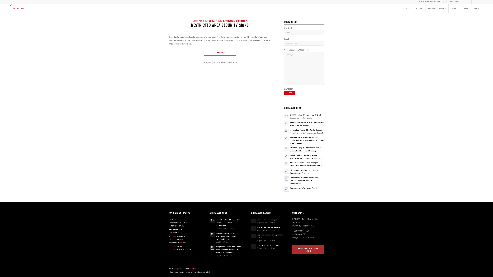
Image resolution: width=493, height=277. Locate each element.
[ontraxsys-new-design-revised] (17, 8)
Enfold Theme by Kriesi (202, 272)
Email (286, 39)
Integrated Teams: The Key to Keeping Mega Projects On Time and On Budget (228, 250)
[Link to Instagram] (481, 2)
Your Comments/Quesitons (296, 50)
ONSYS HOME (176, 246)
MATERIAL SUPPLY (175, 233)
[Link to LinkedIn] (473, 2)
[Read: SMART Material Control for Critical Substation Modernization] (286, 116)
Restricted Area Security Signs (220, 25)
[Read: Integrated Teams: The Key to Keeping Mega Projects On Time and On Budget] (286, 131)
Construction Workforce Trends (303, 188)
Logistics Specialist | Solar (268, 245)
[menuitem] (408, 8)
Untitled (288, 28)
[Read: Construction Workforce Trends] (286, 189)
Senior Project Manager (267, 220)
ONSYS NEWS (176, 239)
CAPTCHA (288, 89)
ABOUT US (172, 219)
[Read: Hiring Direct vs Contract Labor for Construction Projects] (286, 171)
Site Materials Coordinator (268, 227)
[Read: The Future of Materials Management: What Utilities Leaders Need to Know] (286, 164)
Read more (220, 52)
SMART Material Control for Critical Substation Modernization (228, 223)
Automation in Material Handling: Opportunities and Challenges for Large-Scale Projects (307, 140)
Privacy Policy (173, 272)
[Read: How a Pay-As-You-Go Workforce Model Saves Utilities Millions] (286, 123)
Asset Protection (200, 20)
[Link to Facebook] (466, 2)
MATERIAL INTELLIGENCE (178, 223)
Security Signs (229, 20)
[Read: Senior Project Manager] (253, 221)
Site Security (241, 20)
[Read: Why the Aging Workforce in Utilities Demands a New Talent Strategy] (286, 149)
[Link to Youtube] (477, 2)
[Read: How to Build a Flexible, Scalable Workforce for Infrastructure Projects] (286, 156)
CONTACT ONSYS (177, 243)
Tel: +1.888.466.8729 (452, 2)
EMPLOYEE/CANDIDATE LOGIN (180, 250)
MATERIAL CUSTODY (176, 229)
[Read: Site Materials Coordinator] (253, 228)
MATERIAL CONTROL (176, 226)
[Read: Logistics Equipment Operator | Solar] (253, 236)
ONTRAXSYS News (215, 20)
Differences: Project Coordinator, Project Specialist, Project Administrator (304, 181)
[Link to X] (469, 2)
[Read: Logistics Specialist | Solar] (253, 246)
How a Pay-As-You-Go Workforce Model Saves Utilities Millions (226, 236)
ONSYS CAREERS (177, 236)
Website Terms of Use (186, 272)
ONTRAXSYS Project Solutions (227, 62)
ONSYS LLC (192, 269)
